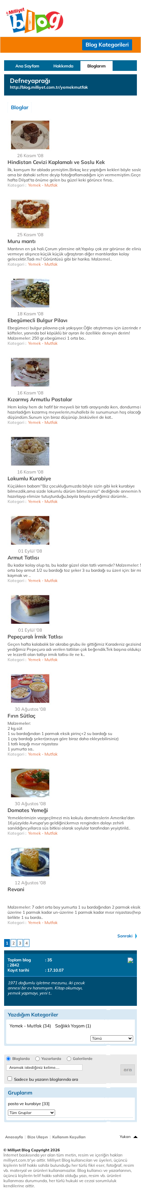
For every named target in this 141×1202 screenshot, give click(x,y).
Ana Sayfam (27, 65)
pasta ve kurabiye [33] (29, 1103)
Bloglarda (21, 1059)
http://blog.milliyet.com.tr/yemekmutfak (49, 87)
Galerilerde (82, 1059)
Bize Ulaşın (37, 1137)
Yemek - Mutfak (42, 185)
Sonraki (124, 935)
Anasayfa (14, 1137)
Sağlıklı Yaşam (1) (73, 1025)
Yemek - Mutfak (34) (30, 1025)
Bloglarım (96, 65)
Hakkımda (63, 65)
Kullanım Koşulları (69, 1137)
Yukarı (125, 1136)
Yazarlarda (51, 1059)
